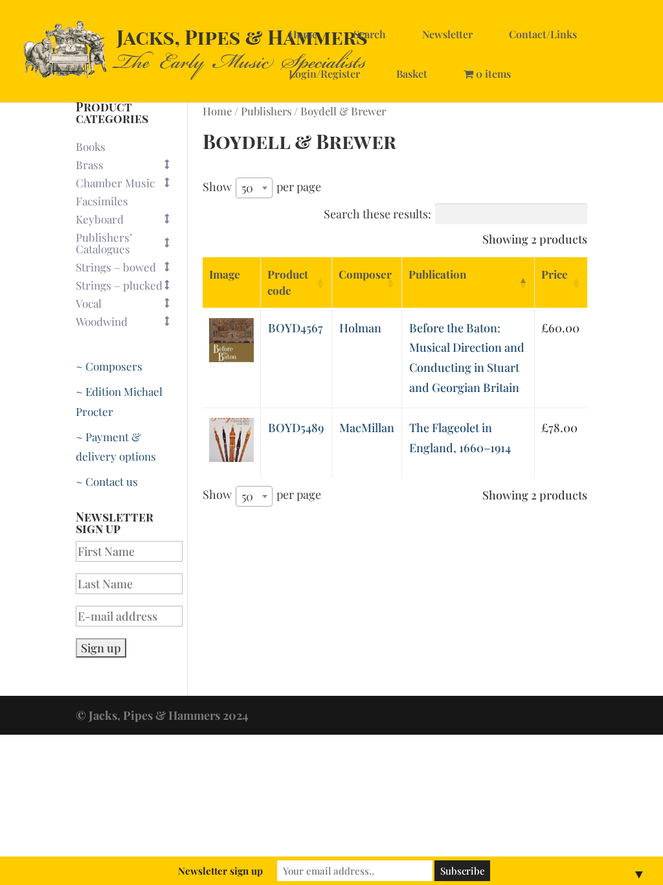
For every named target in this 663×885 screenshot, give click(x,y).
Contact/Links (543, 34)
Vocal (89, 303)
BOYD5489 (296, 427)
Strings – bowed (116, 267)
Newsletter (447, 34)
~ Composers (109, 366)
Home (303, 34)
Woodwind (102, 321)
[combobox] (254, 188)
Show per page (262, 187)
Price (554, 274)
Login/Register (324, 73)
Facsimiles (102, 201)
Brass (90, 164)
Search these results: (377, 214)
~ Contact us (107, 481)
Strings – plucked (119, 285)
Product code (287, 282)
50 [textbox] (247, 188)
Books (91, 146)
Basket (411, 73)
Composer (365, 274)
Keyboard (100, 219)
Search (370, 34)
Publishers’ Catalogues (104, 243)
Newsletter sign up (220, 870)
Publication (437, 274)
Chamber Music (115, 183)
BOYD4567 (295, 328)
